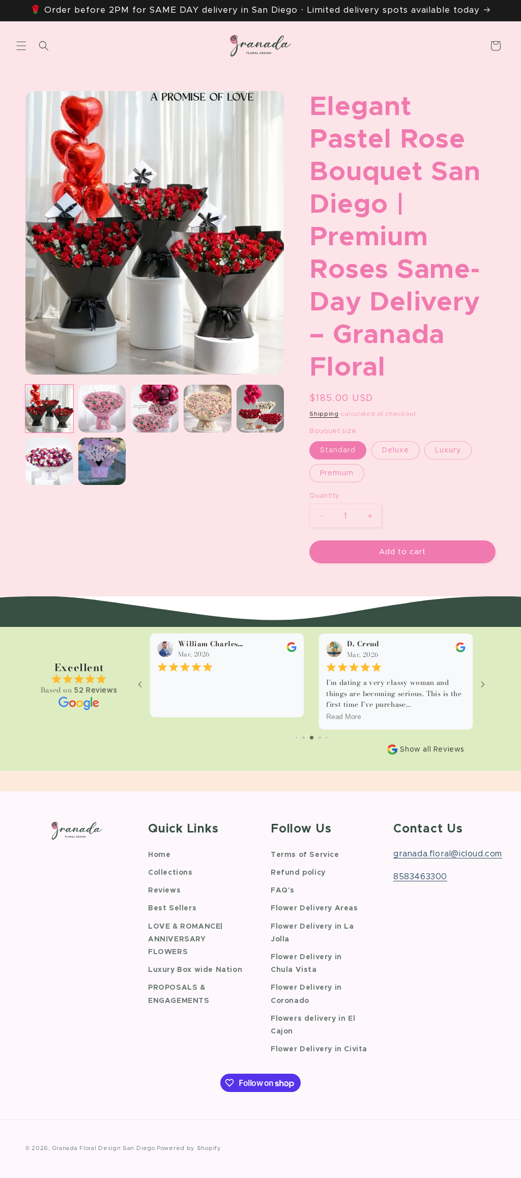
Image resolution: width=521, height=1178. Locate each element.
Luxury (448, 450)
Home (159, 854)
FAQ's (283, 890)
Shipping (324, 414)
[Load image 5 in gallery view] (207, 409)
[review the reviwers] (291, 650)
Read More (343, 717)
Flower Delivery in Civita (319, 1049)
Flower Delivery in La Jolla (312, 933)
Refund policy (298, 872)
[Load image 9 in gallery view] (49, 461)
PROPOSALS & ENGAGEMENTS (179, 994)
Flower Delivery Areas (314, 908)
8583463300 (420, 877)
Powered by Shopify (189, 1148)
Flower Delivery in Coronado (306, 994)
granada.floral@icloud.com (447, 854)
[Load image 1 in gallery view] (49, 409)
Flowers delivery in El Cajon (313, 1025)
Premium (337, 473)
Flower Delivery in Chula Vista (306, 963)
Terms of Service (305, 854)
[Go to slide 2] (303, 737)
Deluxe (395, 450)
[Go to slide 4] (320, 737)
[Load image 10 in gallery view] (102, 461)
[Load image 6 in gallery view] (260, 409)
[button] (21, 46)
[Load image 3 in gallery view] (102, 409)
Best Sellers (172, 908)
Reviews (164, 890)
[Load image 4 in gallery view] (155, 409)
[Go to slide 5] (327, 737)
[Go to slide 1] (296, 737)
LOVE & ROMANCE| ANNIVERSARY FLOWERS (185, 939)
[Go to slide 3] (311, 737)
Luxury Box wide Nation (195, 969)
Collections (170, 872)
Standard (338, 450)
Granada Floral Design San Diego (103, 1148)
